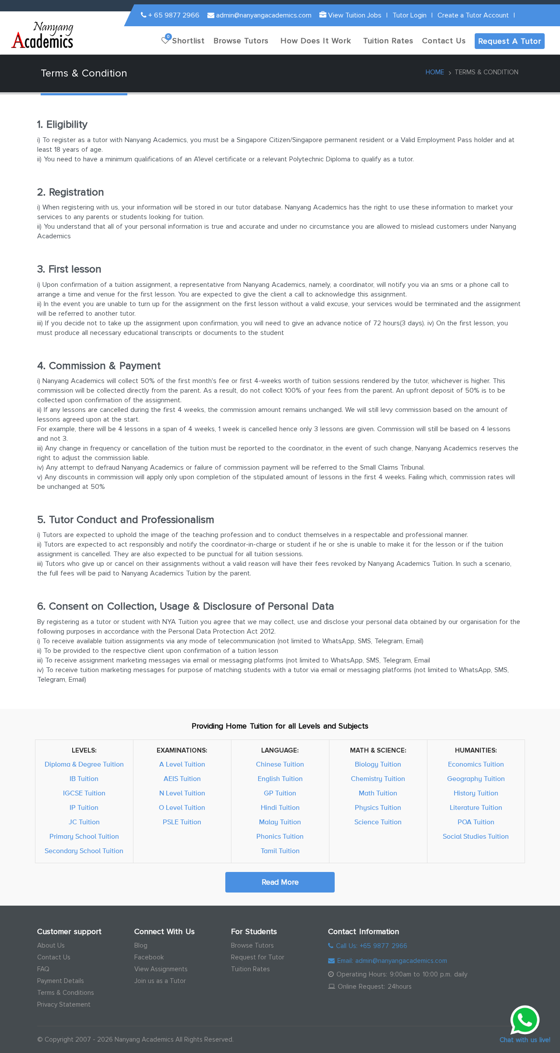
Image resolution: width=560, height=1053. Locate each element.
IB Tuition (84, 778)
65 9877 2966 (174, 15)
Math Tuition (378, 793)
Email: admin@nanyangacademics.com (391, 961)
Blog (140, 945)
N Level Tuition (182, 793)
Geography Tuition (476, 778)
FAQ (43, 969)
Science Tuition (378, 822)
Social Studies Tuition (476, 836)
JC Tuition (84, 822)
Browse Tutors (252, 945)
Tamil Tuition (280, 851)
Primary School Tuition (84, 836)
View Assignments (161, 969)
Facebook (149, 957)
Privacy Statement (64, 1004)
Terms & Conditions (65, 993)
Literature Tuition (476, 807)
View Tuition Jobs (354, 15)
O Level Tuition (182, 807)
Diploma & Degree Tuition (84, 764)
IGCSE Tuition (84, 793)
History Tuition (476, 793)
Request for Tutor (257, 957)
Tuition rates (388, 40)
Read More (280, 882)
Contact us (444, 40)
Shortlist (186, 39)
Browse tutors (241, 40)
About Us (51, 945)
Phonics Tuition (280, 836)
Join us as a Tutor (160, 981)
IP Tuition (84, 807)
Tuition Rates (250, 969)
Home (435, 72)
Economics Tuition (476, 764)
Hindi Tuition (280, 807)
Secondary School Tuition (84, 851)
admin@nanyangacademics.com (263, 15)
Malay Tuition (280, 822)
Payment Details (60, 981)
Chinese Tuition (280, 764)
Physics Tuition (378, 807)
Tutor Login (409, 15)
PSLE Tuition (182, 822)
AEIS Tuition (182, 778)
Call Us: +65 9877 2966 (370, 946)
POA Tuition (476, 822)
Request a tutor (509, 41)
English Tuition (280, 778)
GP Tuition (280, 793)
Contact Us (53, 957)
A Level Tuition (182, 764)
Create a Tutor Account (473, 15)
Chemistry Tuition (378, 778)
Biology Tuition (378, 764)
